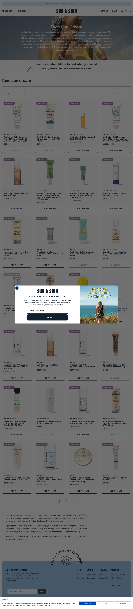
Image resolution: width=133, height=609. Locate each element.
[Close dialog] (17, 288)
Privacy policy (5, 599)
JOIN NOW (47, 317)
